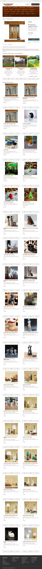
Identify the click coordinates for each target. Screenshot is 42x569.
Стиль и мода (12, 13)
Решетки (9, 7)
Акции (23, 563)
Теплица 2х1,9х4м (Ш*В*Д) (21, 69)
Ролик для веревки (27, 123)
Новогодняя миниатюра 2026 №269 (30, 149)
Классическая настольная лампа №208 (10, 437)
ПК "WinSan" (35, 28)
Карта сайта (14, 561)
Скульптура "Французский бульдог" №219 (11, 281)
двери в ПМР (29, 49)
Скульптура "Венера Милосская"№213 (30, 332)
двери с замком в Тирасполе (15, 49)
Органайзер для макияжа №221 (29, 254)
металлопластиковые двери (24, 50)
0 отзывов (34, 41)
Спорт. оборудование (29, 7)
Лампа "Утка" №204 (27, 489)
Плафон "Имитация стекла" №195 (30, 541)
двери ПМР (25, 49)
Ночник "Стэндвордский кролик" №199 (10, 542)
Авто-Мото (33, 13)
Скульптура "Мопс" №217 (9, 306)
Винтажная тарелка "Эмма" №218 (10, 332)
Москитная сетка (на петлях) (9, 123)
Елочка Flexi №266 (26, 201)
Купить (34, 39)
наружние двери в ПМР (6, 49)
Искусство (17, 13)
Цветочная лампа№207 (27, 410)
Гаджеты (27, 11)
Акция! (10, 15)
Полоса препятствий (31, 9)
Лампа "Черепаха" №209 (8, 384)
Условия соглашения (6, 563)
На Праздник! (22, 13)
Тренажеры (6, 9)
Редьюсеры (6, 149)
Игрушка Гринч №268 (27, 175)
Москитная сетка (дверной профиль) (11, 97)
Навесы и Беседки (17, 9)
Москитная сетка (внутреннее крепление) (29, 98)
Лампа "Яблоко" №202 (8, 489)
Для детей (31, 11)
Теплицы (5, 7)
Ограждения (11, 9)
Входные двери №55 (10, 18)
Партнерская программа (25, 562)
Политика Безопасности (6, 564)
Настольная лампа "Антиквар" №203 (30, 463)
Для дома (22, 11)
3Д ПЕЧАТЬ (5, 15)
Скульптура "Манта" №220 (9, 254)
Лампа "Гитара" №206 (27, 437)
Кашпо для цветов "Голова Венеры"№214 (9, 359)
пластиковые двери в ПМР (8, 50)
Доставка (4, 561)
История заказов (34, 560)
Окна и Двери (13, 11)
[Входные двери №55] (15, 31)
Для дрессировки (6, 11)
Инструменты (28, 13)
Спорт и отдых (6, 13)
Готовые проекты (24, 9)
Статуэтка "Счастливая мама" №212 (30, 358)
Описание (5, 44)
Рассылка (32, 562)
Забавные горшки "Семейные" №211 (11, 410)
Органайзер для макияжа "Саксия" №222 (11, 228)
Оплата (4, 560)
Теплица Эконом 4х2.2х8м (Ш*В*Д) (33, 69)
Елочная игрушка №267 (8, 201)
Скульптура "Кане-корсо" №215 (29, 306)
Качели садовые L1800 (8, 175)
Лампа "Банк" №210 (27, 384)
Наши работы (5, 562)
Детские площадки (22, 7)
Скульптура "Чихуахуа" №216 (29, 280)
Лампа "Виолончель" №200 (28, 515)
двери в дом (22, 49)
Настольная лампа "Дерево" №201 (11, 515)
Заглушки (18, 11)
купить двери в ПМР (32, 50)
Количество (30, 34)
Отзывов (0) (10, 44)
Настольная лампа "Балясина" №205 (11, 463)
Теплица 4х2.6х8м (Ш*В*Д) (8, 69)
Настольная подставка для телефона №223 (30, 228)
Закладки (32, 561)
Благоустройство (15, 7)
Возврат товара (14, 560)
